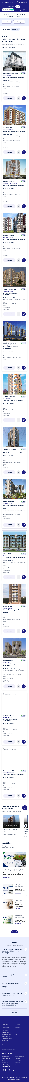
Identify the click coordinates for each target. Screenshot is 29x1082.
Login (23, 10)
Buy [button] (5, 14)
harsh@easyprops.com (8, 1048)
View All (24, 807)
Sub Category (18, 22)
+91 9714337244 (8, 1044)
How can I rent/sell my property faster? (12, 976)
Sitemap (17, 1035)
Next (25, 826)
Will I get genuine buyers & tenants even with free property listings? (12, 985)
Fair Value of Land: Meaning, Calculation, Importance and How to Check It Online (13, 874)
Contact (9, 98)
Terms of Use (18, 1029)
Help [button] (18, 16)
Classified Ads (20, 14)
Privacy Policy (19, 1031)
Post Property (8, 10)
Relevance (12, 47)
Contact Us (18, 1033)
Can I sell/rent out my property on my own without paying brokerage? (12, 951)
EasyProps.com (16, 1079)
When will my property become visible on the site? (12, 994)
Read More (6, 878)
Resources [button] (10, 16)
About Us (17, 1027)
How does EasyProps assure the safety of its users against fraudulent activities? (12, 1003)
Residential (6, 22)
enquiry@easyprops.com (8, 1049)
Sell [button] (11, 14)
